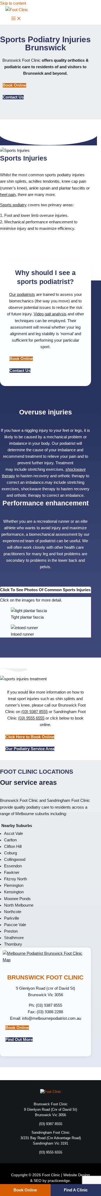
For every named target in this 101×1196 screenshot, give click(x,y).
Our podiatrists (22, 294)
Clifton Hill (13, 846)
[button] (45, 590)
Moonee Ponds (17, 899)
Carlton (10, 840)
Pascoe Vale (15, 925)
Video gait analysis (50, 314)
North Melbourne (18, 905)
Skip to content (13, 3)
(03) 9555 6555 (31, 718)
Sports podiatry (13, 205)
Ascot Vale (13, 833)
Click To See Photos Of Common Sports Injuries (45, 590)
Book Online (25, 1190)
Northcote (12, 912)
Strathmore (14, 938)
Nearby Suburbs (16, 826)
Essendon (13, 866)
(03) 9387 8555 (34, 712)
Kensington (14, 892)
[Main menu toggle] (16, 19)
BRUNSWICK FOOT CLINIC (45, 977)
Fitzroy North (15, 879)
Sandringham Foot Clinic (68, 800)
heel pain (8, 194)
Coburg (10, 853)
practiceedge (59, 1180)
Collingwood (14, 859)
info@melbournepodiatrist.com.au (51, 1018)
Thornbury (13, 944)
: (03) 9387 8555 (45, 1005)
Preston (11, 931)
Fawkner (11, 872)
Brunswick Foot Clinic (22, 60)
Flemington (13, 885)
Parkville (11, 918)
